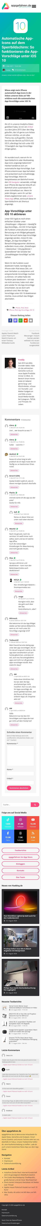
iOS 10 (32, 310)
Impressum (8, 1161)
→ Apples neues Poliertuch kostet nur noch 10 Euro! (17, 1065)
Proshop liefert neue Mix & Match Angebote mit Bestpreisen (17, 950)
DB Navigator (14, 182)
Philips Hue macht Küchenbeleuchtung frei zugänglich (19, 989)
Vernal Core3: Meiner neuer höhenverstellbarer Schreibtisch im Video (23, 1007)
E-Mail (10, 779)
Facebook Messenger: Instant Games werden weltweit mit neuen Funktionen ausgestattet (31, 339)
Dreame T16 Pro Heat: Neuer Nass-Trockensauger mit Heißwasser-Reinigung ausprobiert (23, 1039)
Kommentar (12, 744)
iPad (22, 308)
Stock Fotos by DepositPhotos (12, 1220)
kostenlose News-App (20, 1147)
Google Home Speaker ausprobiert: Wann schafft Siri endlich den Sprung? (23, 1031)
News (26, 308)
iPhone (17, 308)
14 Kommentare (19, 70)
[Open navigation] (33, 6)
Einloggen (20, 864)
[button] (10, 320)
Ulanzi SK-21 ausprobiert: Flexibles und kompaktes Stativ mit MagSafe (22, 1022)
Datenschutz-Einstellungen (11, 1223)
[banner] (16, 6)
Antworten (14, 434)
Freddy (8, 70)
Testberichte (20, 850)
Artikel (30, 127)
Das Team (20, 877)
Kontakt (20, 870)
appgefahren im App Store (20, 857)
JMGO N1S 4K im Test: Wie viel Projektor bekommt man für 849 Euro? (22, 1015)
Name (10, 769)
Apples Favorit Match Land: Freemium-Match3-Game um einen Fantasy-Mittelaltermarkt (10, 338)
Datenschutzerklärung (12, 1163)
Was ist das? (30, 75)
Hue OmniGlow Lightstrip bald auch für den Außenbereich (20, 917)
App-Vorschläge (23, 310)
